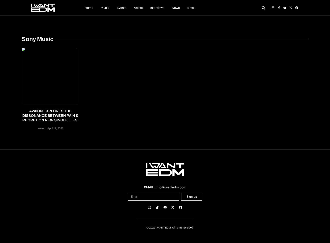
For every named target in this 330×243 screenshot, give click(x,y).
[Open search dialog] (263, 8)
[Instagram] (273, 8)
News (176, 7)
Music (105, 7)
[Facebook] (297, 8)
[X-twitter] (291, 8)
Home (89, 7)
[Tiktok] (279, 8)
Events (121, 7)
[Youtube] (285, 8)
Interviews (157, 7)
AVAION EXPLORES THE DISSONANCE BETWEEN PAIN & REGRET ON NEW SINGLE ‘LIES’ (50, 115)
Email (191, 7)
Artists (138, 7)
